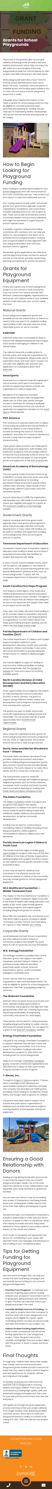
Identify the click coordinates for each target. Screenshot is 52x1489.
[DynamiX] (26, 1473)
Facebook (20, 1466)
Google (26, 1466)
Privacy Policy (26, 1443)
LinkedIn (31, 1466)
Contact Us (43, 1485)
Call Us (8, 1485)
